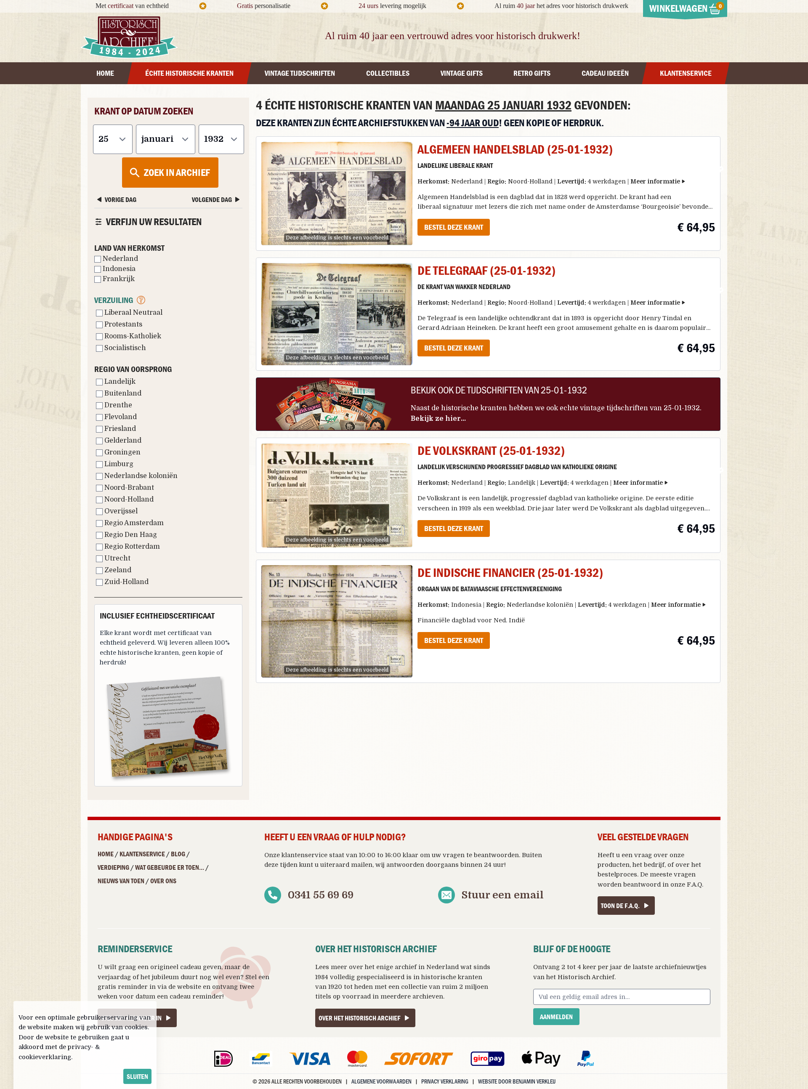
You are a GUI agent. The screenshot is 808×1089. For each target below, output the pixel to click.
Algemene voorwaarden (381, 1081)
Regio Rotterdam (131, 546)
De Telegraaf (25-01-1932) (486, 270)
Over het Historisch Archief (359, 1018)
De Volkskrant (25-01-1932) (491, 450)
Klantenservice (142, 854)
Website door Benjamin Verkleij (517, 1081)
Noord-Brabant (128, 487)
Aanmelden (556, 1016)
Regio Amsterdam (133, 523)
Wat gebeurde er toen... (169, 867)
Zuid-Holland (126, 582)
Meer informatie (655, 181)
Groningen (122, 452)
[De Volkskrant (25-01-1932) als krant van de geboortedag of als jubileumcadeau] (336, 495)
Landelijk (119, 381)
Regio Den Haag (130, 535)
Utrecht (116, 558)
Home (106, 854)
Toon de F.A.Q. (620, 905)
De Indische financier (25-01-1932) (510, 572)
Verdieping (113, 867)
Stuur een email (503, 895)
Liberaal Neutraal (132, 312)
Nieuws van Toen (121, 881)
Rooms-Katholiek (132, 336)
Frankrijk (118, 279)
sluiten (137, 1076)
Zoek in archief (177, 172)
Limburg (118, 464)
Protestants (122, 324)
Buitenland (122, 393)
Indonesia (118, 269)
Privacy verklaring (444, 1081)
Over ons (163, 881)
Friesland (119, 429)
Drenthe (117, 405)
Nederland (119, 259)
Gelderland (122, 440)
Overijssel (120, 511)
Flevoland (120, 417)
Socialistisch (124, 348)
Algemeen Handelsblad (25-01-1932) (515, 149)
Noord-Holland (128, 499)
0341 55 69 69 (321, 895)
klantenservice (304, 855)
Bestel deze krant (453, 227)
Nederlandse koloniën (140, 476)
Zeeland (117, 570)
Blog (178, 854)
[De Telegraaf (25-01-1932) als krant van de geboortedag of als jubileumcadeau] (336, 314)
